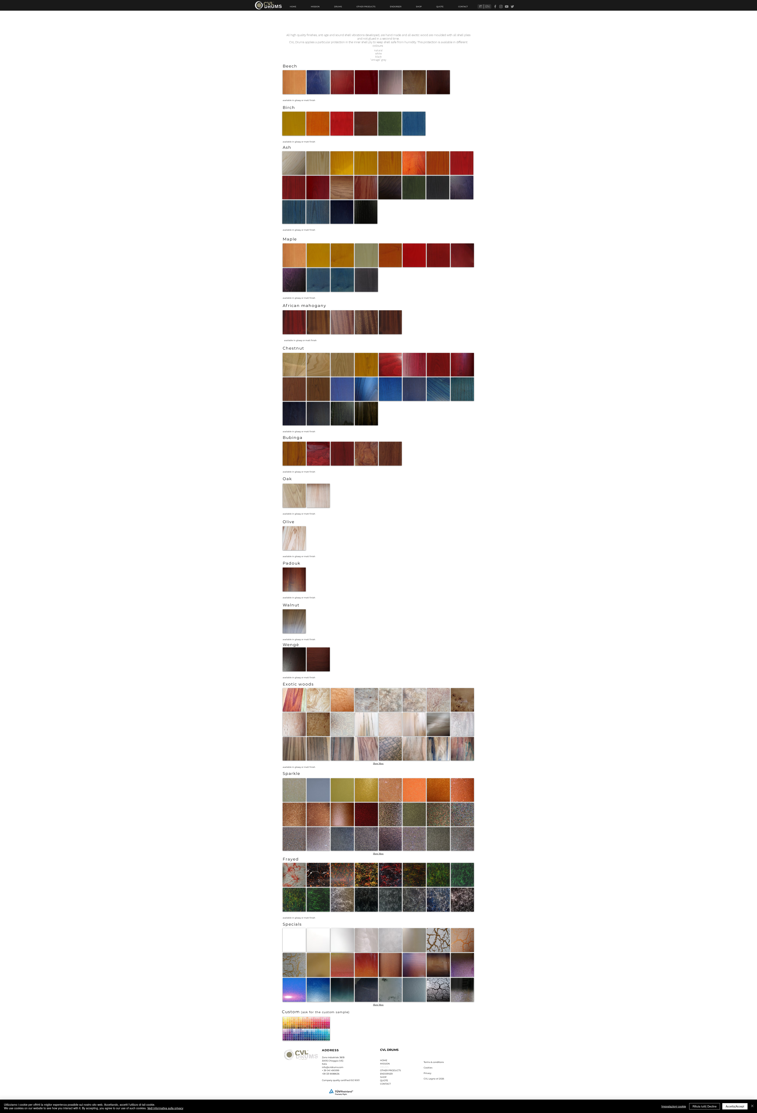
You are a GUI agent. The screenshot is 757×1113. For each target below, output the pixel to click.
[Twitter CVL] (512, 6)
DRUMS (384, 1067)
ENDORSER (386, 1073)
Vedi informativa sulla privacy (165, 1108)
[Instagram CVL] (501, 6)
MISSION (385, 1063)
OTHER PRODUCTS (390, 1070)
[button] (434, 1062)
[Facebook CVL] (495, 6)
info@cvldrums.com (332, 1067)
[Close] (752, 1106)
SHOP (383, 1077)
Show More (378, 763)
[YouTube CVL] (506, 6)
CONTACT (385, 1083)
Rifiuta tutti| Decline (705, 1106)
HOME (383, 1060)
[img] (294, 82)
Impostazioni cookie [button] (673, 1106)
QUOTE (384, 1080)
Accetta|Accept (735, 1106)
